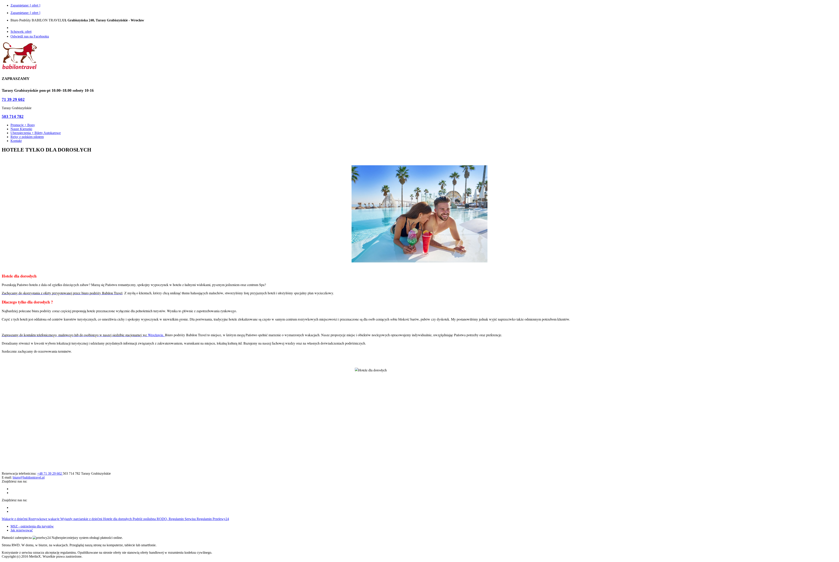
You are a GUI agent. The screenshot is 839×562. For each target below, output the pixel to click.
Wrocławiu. (156, 335)
